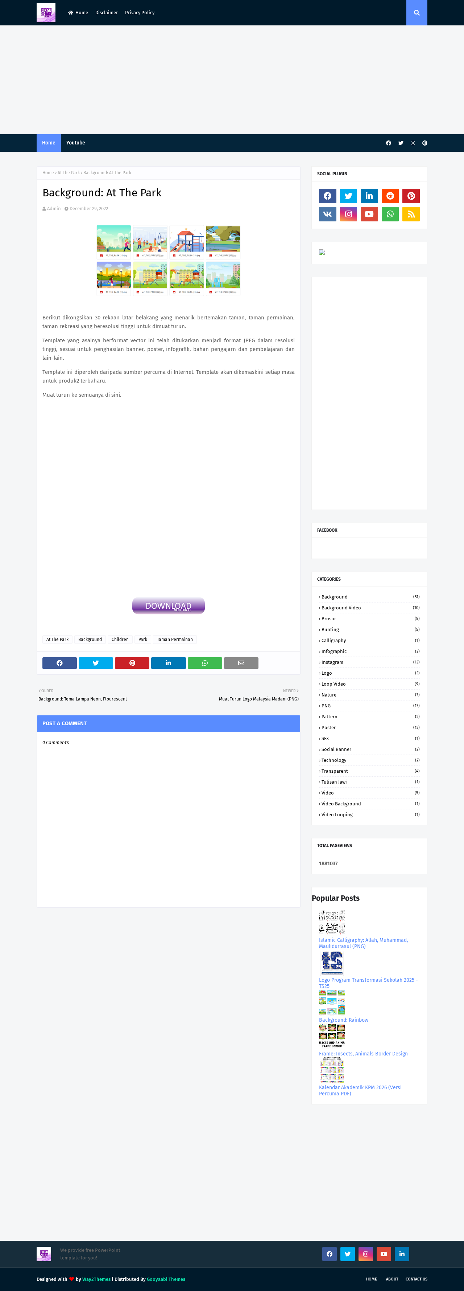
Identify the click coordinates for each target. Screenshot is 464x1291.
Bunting (371, 629)
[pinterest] (423, 143)
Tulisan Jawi (371, 782)
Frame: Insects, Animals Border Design (363, 1054)
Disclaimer (106, 12)
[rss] (411, 214)
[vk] (327, 214)
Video (371, 793)
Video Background (371, 803)
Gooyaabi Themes (166, 1279)
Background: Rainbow (343, 1020)
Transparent (371, 771)
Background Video (371, 607)
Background (90, 639)
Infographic (371, 651)
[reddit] (390, 196)
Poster (371, 727)
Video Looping (371, 814)
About (392, 1279)
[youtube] (369, 214)
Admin (54, 208)
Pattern (371, 716)
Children (120, 639)
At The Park (69, 172)
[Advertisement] (232, 80)
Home (81, 12)
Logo (371, 673)
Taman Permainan (175, 639)
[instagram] (413, 143)
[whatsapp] (390, 214)
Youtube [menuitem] (75, 143)
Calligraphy (371, 640)
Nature (371, 695)
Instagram (371, 662)
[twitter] (401, 143)
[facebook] (388, 143)
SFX (371, 738)
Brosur (371, 618)
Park (142, 639)
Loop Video (371, 684)
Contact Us (416, 1279)
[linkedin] (369, 196)
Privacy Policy (139, 12)
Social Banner (371, 749)
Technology (371, 760)
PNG (371, 705)
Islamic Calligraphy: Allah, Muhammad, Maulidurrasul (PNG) (363, 943)
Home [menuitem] (48, 143)
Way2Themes (96, 1279)
